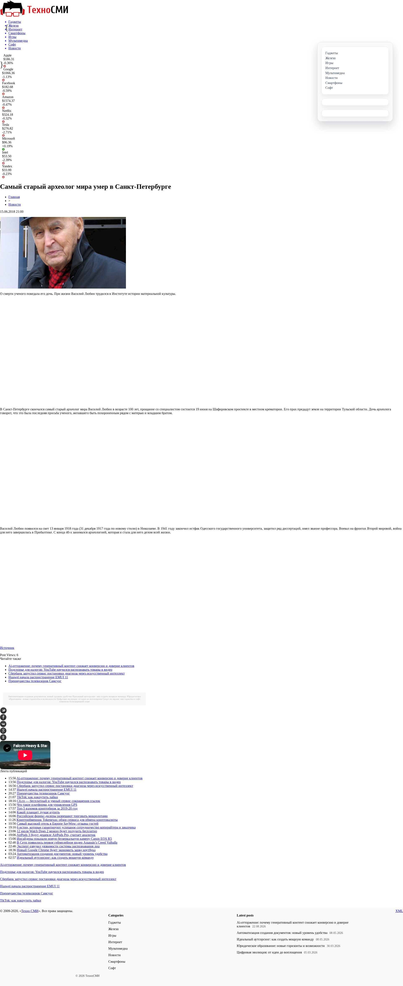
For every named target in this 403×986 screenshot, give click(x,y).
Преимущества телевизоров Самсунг (34, 681)
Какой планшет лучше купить (38, 812)
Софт (112, 968)
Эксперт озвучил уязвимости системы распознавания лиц (58, 846)
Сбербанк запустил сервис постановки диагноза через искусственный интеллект (66, 673)
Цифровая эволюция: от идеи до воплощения (79, 699)
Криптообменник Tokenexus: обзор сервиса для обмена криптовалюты (67, 820)
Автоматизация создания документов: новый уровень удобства (40, 696)
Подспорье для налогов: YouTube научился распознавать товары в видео (60, 669)
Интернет (115, 942)
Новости (14, 204)
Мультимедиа (118, 948)
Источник (7, 648)
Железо (113, 929)
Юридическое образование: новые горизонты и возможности (281, 946)
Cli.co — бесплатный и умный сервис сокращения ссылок (58, 801)
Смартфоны (116, 961)
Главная (14, 197)
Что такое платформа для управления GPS (47, 804)
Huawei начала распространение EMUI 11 (38, 677)
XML (399, 911)
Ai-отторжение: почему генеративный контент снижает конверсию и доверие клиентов (71, 666)
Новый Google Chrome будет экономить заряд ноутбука (56, 850)
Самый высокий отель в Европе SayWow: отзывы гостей (57, 823)
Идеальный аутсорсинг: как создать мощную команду (99, 696)
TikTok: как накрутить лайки (37, 797)
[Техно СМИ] (34, 15)
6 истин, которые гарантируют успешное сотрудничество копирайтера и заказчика (76, 827)
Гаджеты (114, 922)
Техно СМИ (29, 911)
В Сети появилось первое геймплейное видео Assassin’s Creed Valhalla (67, 842)
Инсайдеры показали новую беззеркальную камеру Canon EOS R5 (64, 838)
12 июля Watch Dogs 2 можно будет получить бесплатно (57, 831)
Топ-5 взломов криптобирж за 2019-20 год (47, 808)
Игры (112, 935)
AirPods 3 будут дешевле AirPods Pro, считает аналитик (56, 835)
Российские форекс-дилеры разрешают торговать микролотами (62, 816)
